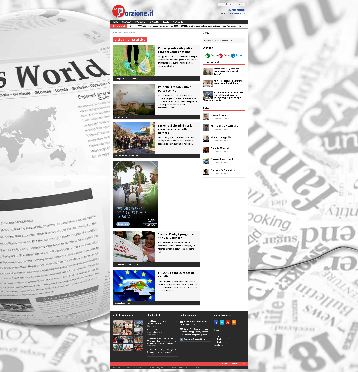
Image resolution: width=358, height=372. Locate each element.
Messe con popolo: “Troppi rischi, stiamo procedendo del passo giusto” (194, 332)
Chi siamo (225, 364)
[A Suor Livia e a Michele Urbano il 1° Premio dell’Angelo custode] (128, 349)
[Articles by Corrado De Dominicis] (206, 174)
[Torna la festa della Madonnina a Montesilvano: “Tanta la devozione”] (128, 342)
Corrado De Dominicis (223, 170)
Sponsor (243, 364)
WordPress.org (220, 345)
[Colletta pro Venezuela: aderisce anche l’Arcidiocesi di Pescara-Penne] (138, 334)
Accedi (216, 336)
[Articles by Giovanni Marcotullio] (206, 163)
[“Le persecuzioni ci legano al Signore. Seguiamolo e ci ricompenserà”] (118, 334)
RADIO (166, 22)
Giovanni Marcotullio (222, 159)
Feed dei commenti (221, 342)
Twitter (232, 4)
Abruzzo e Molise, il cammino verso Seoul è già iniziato (161, 331)
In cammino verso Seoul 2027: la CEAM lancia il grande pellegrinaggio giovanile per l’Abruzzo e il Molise (161, 341)
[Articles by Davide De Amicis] (206, 118)
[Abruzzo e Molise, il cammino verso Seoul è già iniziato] (208, 85)
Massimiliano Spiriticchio (225, 126)
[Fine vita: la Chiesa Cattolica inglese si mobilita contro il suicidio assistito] (118, 342)
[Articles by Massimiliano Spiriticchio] (206, 129)
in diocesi (154, 22)
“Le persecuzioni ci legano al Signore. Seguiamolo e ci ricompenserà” (162, 351)
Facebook (223, 4)
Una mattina (199, 339)
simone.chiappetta (221, 137)
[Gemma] (181, 339)
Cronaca (126, 22)
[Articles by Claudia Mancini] (206, 152)
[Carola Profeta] (181, 329)
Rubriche (140, 22)
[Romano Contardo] (181, 321)
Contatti (178, 22)
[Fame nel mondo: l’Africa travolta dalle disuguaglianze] (118, 349)
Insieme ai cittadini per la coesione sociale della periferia (175, 129)
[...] (172, 66)
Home (115, 22)
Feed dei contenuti (221, 339)
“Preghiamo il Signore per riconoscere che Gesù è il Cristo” (226, 71)
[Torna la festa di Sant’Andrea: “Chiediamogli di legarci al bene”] (138, 342)
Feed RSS (240, 4)
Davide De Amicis (220, 115)
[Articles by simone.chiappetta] (206, 141)
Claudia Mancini (220, 148)
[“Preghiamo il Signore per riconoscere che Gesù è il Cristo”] (208, 73)
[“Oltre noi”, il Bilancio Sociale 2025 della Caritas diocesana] (138, 349)
